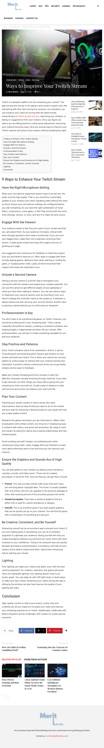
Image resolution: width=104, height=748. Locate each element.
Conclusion (8, 170)
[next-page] (8, 697)
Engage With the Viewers (14, 145)
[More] (66, 630)
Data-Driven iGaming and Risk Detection (10, 682)
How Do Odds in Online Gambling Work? (14, 648)
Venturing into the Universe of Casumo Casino (52, 648)
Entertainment (14, 27)
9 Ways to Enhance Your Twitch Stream (20, 139)
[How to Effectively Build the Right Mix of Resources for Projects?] (95, 105)
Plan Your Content (11, 157)
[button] (98, 6)
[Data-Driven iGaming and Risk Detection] (12, 670)
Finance (19, 18)
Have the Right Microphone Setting (18, 142)
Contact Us (32, 18)
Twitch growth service (28, 116)
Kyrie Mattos (13, 92)
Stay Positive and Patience (15, 154)
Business (8, 18)
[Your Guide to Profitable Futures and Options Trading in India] (95, 137)
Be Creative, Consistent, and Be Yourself (21, 163)
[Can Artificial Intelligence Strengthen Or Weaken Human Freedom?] (57, 670)
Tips (47, 6)
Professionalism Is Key (13, 151)
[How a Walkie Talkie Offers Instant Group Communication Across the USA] (95, 121)
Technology (79, 6)
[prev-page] (3, 697)
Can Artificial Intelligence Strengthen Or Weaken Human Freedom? (55, 685)
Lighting (6, 166)
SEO (40, 6)
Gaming (66, 6)
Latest (33, 6)
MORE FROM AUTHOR (35, 659)
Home (4, 27)
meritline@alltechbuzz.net (57, 736)
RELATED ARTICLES (11, 659)
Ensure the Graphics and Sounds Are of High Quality (26, 160)
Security (55, 6)
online (28, 80)
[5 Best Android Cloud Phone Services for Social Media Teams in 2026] (35, 670)
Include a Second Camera (14, 148)
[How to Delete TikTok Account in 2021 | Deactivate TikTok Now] (95, 153)
